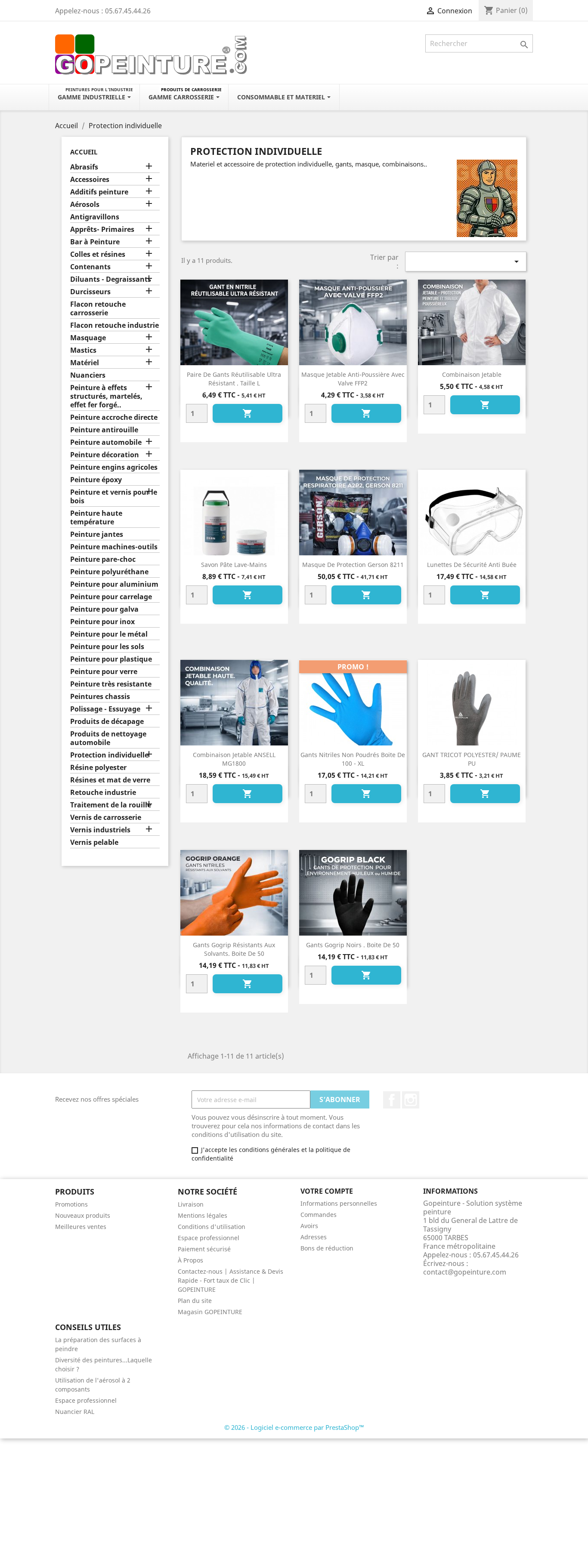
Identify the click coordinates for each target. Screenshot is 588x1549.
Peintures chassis (100, 696)
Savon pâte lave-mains (234, 564)
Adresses (313, 1237)
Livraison (191, 1204)
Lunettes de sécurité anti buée (472, 564)
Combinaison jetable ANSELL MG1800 (234, 759)
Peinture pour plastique (111, 659)
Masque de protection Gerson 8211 (353, 564)
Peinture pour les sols (107, 646)
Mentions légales (202, 1215)
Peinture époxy (96, 479)
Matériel (84, 362)
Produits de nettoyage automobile (108, 738)
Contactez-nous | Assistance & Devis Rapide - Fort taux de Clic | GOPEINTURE (230, 1280)
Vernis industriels (100, 830)
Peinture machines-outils (114, 546)
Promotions (71, 1204)
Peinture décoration (104, 454)
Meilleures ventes (80, 1227)
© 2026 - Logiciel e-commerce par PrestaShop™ (294, 1427)
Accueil (83, 152)
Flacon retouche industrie (114, 325)
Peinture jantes (96, 534)
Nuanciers (87, 375)
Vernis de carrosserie (105, 817)
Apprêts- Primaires (102, 229)
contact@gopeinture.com (464, 1272)
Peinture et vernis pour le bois (113, 496)
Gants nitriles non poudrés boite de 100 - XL (352, 759)
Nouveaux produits (82, 1215)
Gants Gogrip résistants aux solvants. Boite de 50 (234, 949)
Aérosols (84, 204)
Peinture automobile (106, 442)
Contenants (90, 266)
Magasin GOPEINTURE (210, 1312)
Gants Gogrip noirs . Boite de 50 (352, 945)
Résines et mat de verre (110, 780)
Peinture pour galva (104, 609)
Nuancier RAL (74, 1411)
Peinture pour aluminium (114, 584)
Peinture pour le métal (109, 634)
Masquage (88, 337)
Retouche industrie (103, 792)
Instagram (410, 1100)
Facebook (391, 1100)
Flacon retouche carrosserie (98, 308)
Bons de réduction (326, 1248)
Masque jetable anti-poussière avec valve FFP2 (353, 378)
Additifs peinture (99, 192)
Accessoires (89, 179)
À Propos (190, 1260)
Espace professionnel (208, 1238)
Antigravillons (94, 217)
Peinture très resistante (111, 684)
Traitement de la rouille (110, 805)
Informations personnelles (338, 1203)
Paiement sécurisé (204, 1249)
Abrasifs (84, 167)
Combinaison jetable (471, 374)
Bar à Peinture (95, 241)
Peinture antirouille (104, 429)
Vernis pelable (94, 842)
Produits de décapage (107, 721)
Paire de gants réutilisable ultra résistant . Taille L (234, 378)
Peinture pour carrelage (111, 596)
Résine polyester (98, 767)
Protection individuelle (109, 755)
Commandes (318, 1214)
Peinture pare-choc (103, 559)
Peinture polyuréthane (109, 571)
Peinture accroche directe (114, 417)
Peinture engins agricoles (114, 467)
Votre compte (326, 1191)
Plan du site (195, 1300)
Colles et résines (97, 254)
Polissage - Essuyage (105, 709)
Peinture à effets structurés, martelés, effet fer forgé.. (106, 396)
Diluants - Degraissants (110, 279)
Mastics (83, 350)
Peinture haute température (96, 518)
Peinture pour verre (103, 671)
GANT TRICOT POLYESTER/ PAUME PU (471, 759)
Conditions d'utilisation (211, 1227)
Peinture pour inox (102, 621)
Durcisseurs (90, 291)
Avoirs (309, 1226)
